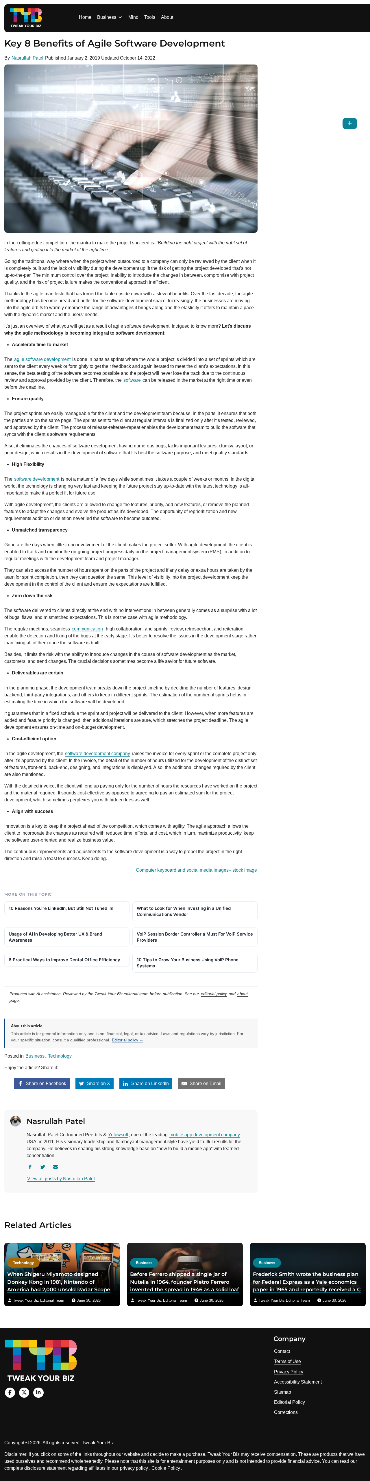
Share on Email (204, 1083)
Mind (133, 17)
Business (106, 17)
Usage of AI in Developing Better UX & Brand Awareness (55, 937)
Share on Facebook (45, 1083)
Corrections (286, 1412)
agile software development (42, 359)
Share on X (98, 1083)
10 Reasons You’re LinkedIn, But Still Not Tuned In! (61, 908)
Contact (282, 1351)
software (131, 380)
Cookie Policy (165, 1468)
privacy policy (134, 1468)
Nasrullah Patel (27, 58)
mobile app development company (204, 1134)
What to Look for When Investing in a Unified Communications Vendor (184, 911)
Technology (60, 1056)
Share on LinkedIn (149, 1083)
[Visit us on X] (24, 1392)
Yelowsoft (118, 1134)
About (167, 17)
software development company (97, 753)
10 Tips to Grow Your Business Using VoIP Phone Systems (187, 963)
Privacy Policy (288, 1371)
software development (36, 479)
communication (87, 628)
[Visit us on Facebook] (10, 1392)
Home (85, 17)
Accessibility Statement (298, 1381)
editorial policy (214, 993)
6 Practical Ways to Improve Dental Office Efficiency (64, 959)
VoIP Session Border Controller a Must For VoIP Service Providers (195, 937)
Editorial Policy (289, 1402)
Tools (149, 17)
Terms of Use (287, 1361)
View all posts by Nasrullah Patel (61, 1178)
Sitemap (282, 1392)
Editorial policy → (127, 1040)
